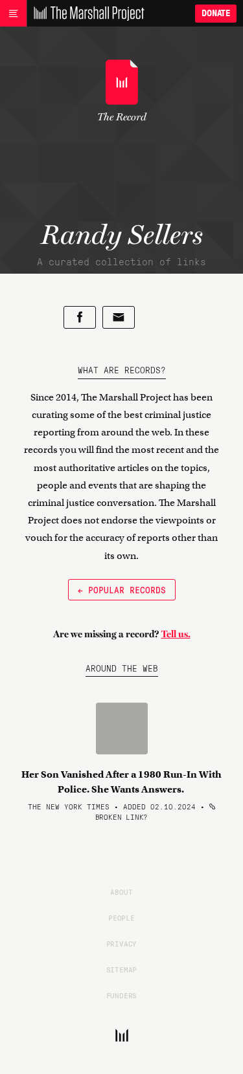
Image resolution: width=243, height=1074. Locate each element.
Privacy (121, 943)
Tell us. (176, 634)
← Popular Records (122, 589)
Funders (121, 995)
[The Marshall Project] (85, 13)
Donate (216, 13)
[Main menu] (13, 13)
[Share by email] (118, 317)
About (121, 891)
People (121, 917)
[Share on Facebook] (80, 317)
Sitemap (121, 969)
